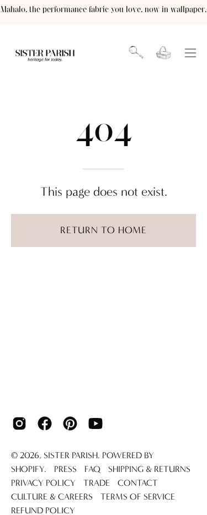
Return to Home (103, 230)
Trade (96, 483)
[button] (136, 53)
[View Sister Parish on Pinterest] (70, 423)
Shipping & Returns (149, 469)
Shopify (27, 469)
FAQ (92, 469)
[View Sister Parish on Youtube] (95, 423)
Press (65, 469)
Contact (138, 483)
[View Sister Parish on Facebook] (44, 423)
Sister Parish (71, 455)
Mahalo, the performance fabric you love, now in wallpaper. (103, 10)
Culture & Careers (52, 496)
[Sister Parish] (46, 53)
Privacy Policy (43, 483)
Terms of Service (137, 496)
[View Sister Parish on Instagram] (19, 423)
